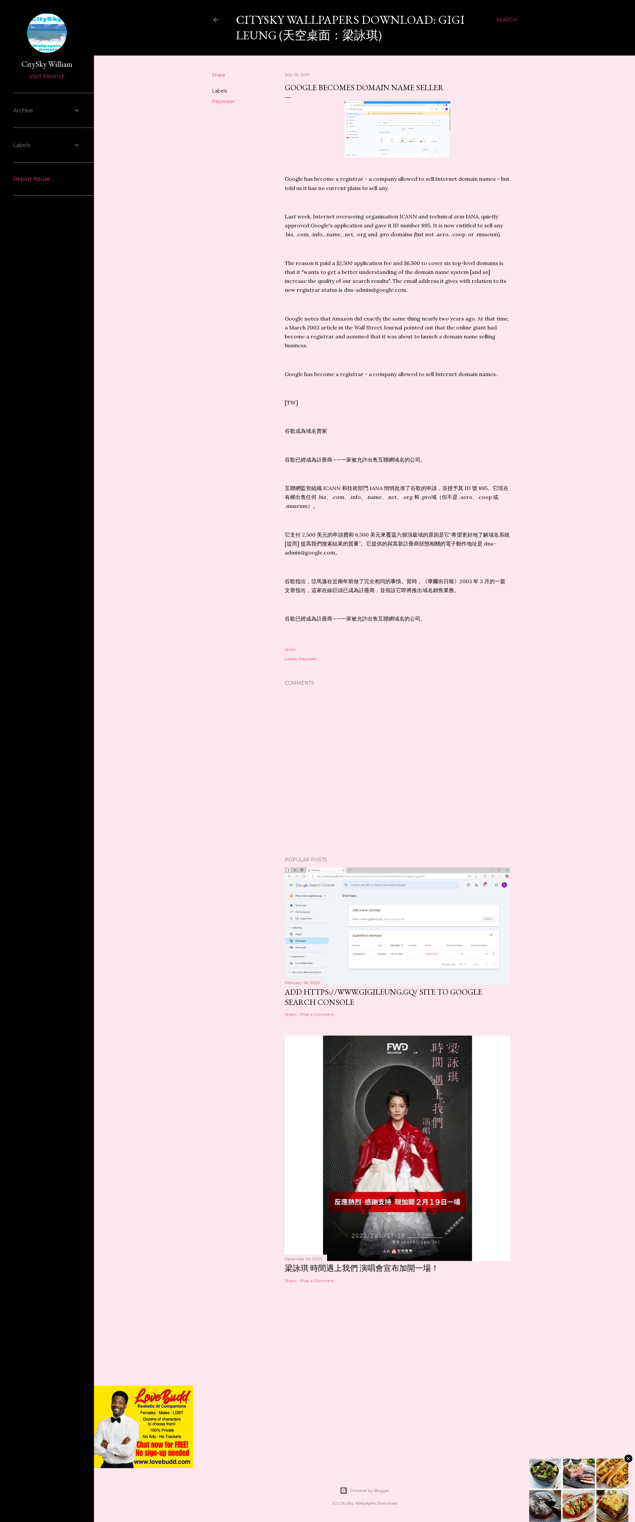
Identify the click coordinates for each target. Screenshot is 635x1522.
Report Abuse (31, 179)
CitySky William (46, 64)
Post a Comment (317, 1014)
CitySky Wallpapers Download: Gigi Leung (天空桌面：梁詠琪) (350, 27)
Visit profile (47, 77)
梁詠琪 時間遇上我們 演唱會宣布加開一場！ (362, 1268)
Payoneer (223, 101)
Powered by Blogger (369, 1490)
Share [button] (218, 75)
